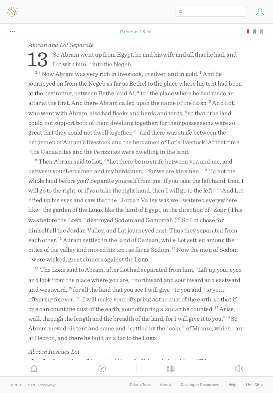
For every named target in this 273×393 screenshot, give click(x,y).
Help (232, 385)
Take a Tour (140, 385)
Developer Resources (200, 385)
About (165, 385)
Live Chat (254, 385)
